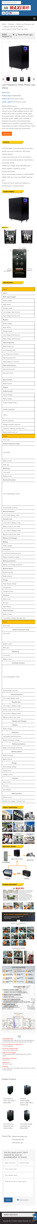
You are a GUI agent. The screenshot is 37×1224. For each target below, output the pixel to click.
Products (11, 24)
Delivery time (6, 99)
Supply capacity (7, 102)
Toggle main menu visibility (34, 18)
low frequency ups (18, 1139)
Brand (4, 92)
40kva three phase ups (19, 1136)
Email (6, 133)
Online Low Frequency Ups (25, 24)
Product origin (7, 95)
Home (4, 24)
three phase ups (17, 1142)
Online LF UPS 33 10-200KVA (13, 26)
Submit (8, 1200)
